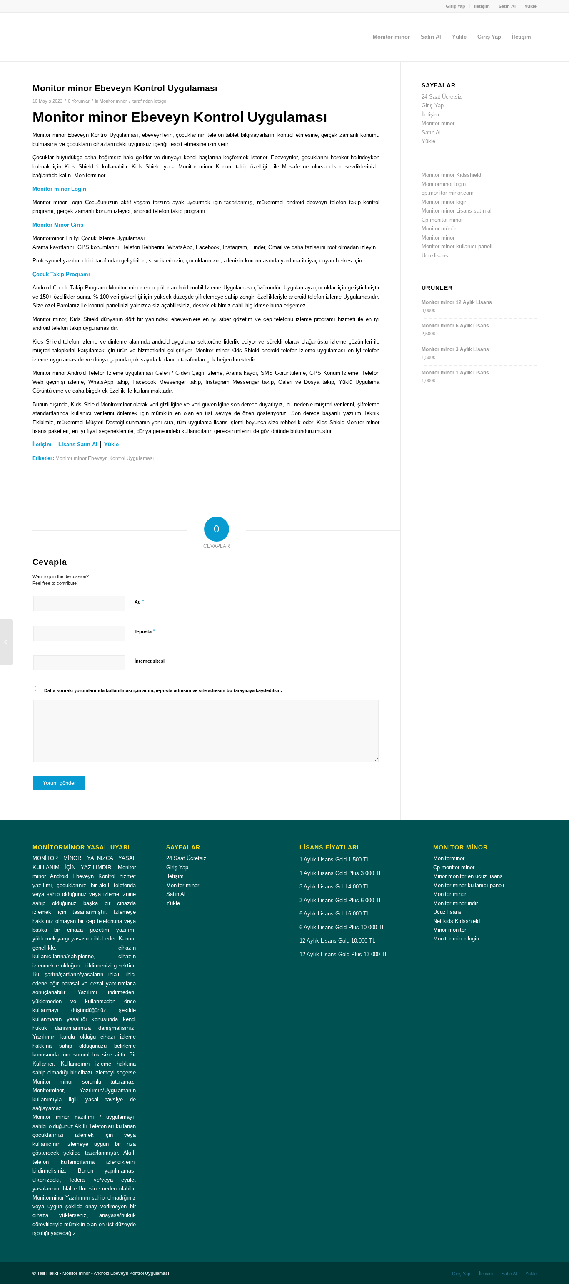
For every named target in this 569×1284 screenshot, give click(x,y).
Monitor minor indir (455, 903)
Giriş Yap (455, 6)
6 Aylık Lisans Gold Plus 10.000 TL (342, 927)
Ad (139, 602)
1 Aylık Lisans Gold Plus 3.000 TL (340, 873)
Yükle (530, 6)
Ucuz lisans (447, 912)
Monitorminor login (444, 184)
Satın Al (507, 6)
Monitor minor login (444, 202)
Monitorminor (448, 858)
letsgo (160, 101)
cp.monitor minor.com (448, 193)
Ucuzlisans (435, 255)
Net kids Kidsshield (456, 921)
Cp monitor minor (442, 220)
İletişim (482, 6)
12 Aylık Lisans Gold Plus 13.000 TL (343, 954)
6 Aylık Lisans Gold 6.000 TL (334, 913)
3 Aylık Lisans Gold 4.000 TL (334, 886)
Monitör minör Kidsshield (451, 175)
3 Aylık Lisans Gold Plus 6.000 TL (340, 900)
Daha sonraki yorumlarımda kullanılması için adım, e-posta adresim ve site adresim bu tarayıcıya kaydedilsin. (163, 690)
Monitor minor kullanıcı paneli (457, 246)
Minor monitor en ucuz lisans (468, 876)
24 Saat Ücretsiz (442, 97)
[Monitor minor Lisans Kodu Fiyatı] (6, 642)
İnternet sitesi (150, 660)
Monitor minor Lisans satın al (457, 211)
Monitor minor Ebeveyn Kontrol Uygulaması (104, 458)
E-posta (145, 631)
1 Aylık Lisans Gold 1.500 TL (334, 859)
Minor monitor (449, 930)
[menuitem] (456, 6)
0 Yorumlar (79, 101)
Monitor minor (113, 101)
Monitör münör (439, 228)
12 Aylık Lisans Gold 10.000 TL (337, 941)
